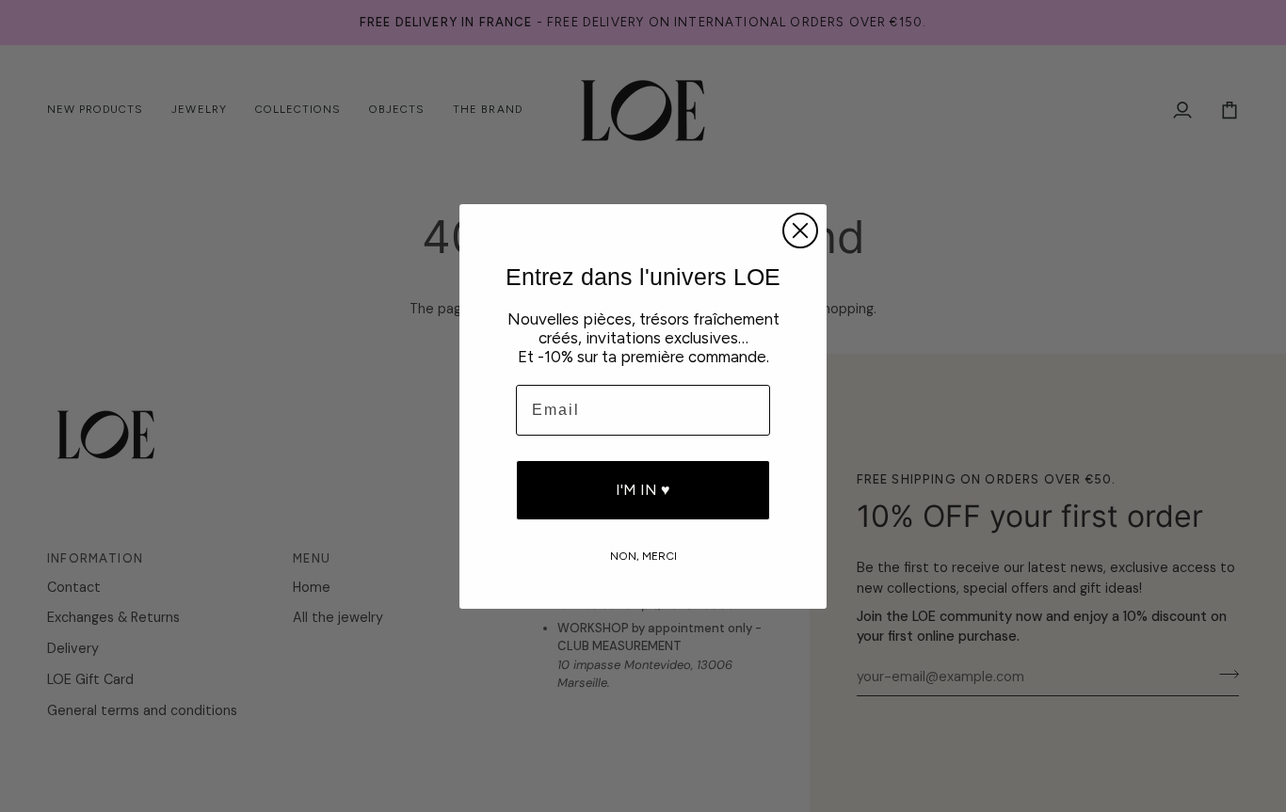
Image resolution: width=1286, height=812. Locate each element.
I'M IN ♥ (643, 490)
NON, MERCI (643, 555)
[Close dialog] (800, 230)
